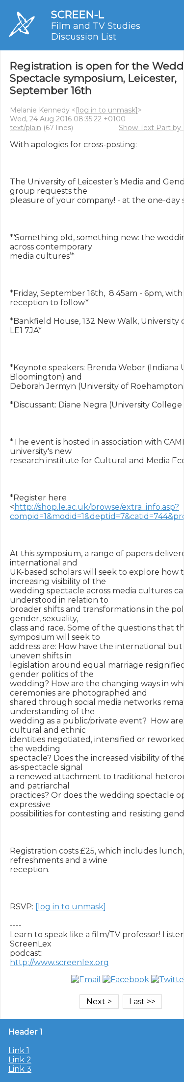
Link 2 (19, 1059)
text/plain (25, 127)
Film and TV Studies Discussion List (95, 31)
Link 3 (19, 1069)
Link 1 (18, 1050)
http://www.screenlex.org (59, 962)
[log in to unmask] (107, 110)
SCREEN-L (77, 14)
